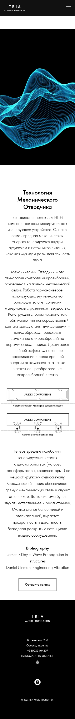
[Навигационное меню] (68, 7)
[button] (37, 584)
